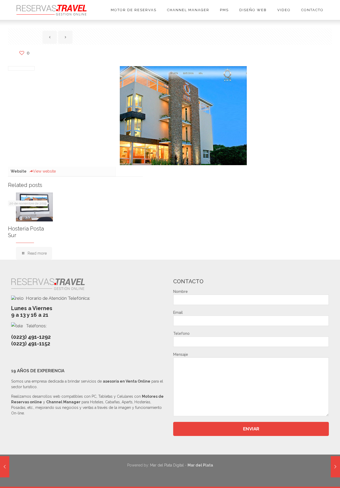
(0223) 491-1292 (31, 337)
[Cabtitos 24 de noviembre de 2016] (4, 466)
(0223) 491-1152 (30, 343)
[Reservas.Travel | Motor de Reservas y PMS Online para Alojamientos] (51, 10)
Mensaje (180, 354)
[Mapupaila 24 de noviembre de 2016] (335, 466)
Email (178, 312)
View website (44, 171)
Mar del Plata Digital (167, 465)
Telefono (181, 333)
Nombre (180, 291)
